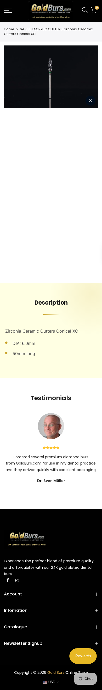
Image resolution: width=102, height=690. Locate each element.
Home (9, 29)
